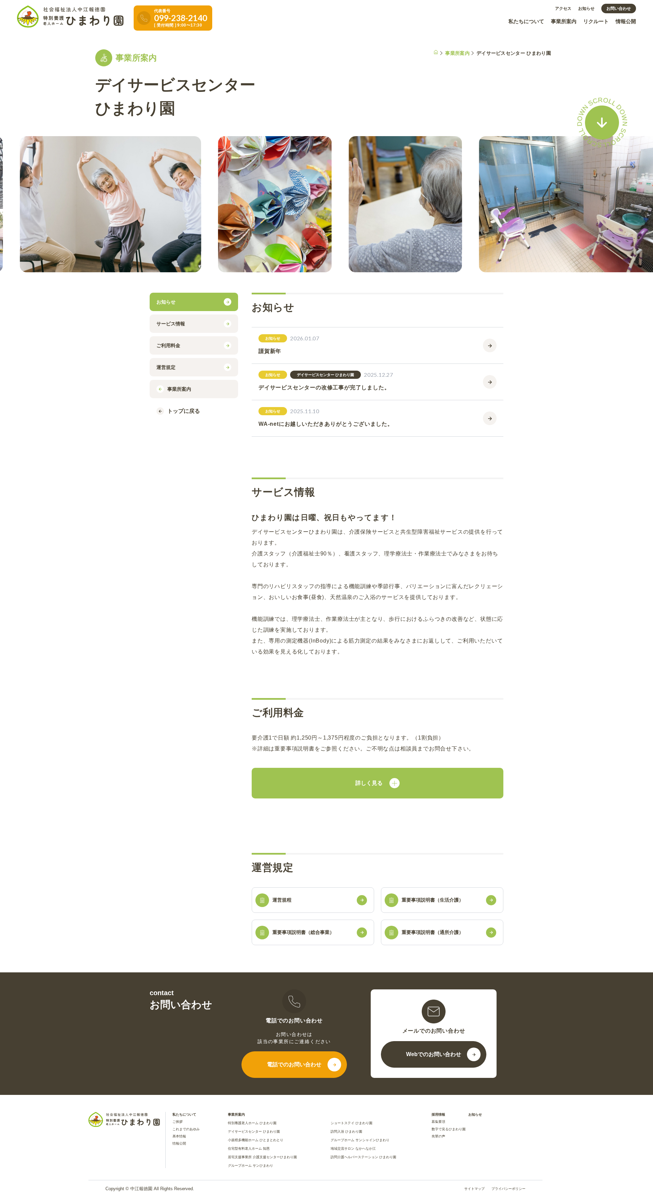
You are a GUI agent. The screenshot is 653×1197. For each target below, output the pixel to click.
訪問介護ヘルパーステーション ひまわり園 (363, 1157)
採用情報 (438, 1114)
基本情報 (179, 1136)
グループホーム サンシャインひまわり (360, 1140)
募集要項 (438, 1121)
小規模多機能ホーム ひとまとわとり (255, 1140)
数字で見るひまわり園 (449, 1129)
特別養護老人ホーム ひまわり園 (252, 1123)
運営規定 (165, 367)
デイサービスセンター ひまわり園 (254, 1131)
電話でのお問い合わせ (294, 1064)
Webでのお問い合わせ (433, 1054)
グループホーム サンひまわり (250, 1165)
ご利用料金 (168, 345)
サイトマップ (474, 1189)
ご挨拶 (177, 1121)
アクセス (563, 8)
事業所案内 (563, 21)
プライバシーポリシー (508, 1189)
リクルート (596, 21)
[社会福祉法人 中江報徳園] (70, 16)
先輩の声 (438, 1136)
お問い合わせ (618, 8)
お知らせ (586, 8)
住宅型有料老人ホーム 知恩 (249, 1148)
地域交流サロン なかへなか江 (353, 1148)
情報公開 (626, 21)
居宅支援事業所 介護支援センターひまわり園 (262, 1157)
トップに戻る (183, 411)
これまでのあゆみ (186, 1129)
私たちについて (526, 21)
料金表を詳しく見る (377, 783)
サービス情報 (170, 323)
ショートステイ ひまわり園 (351, 1123)
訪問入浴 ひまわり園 (346, 1131)
